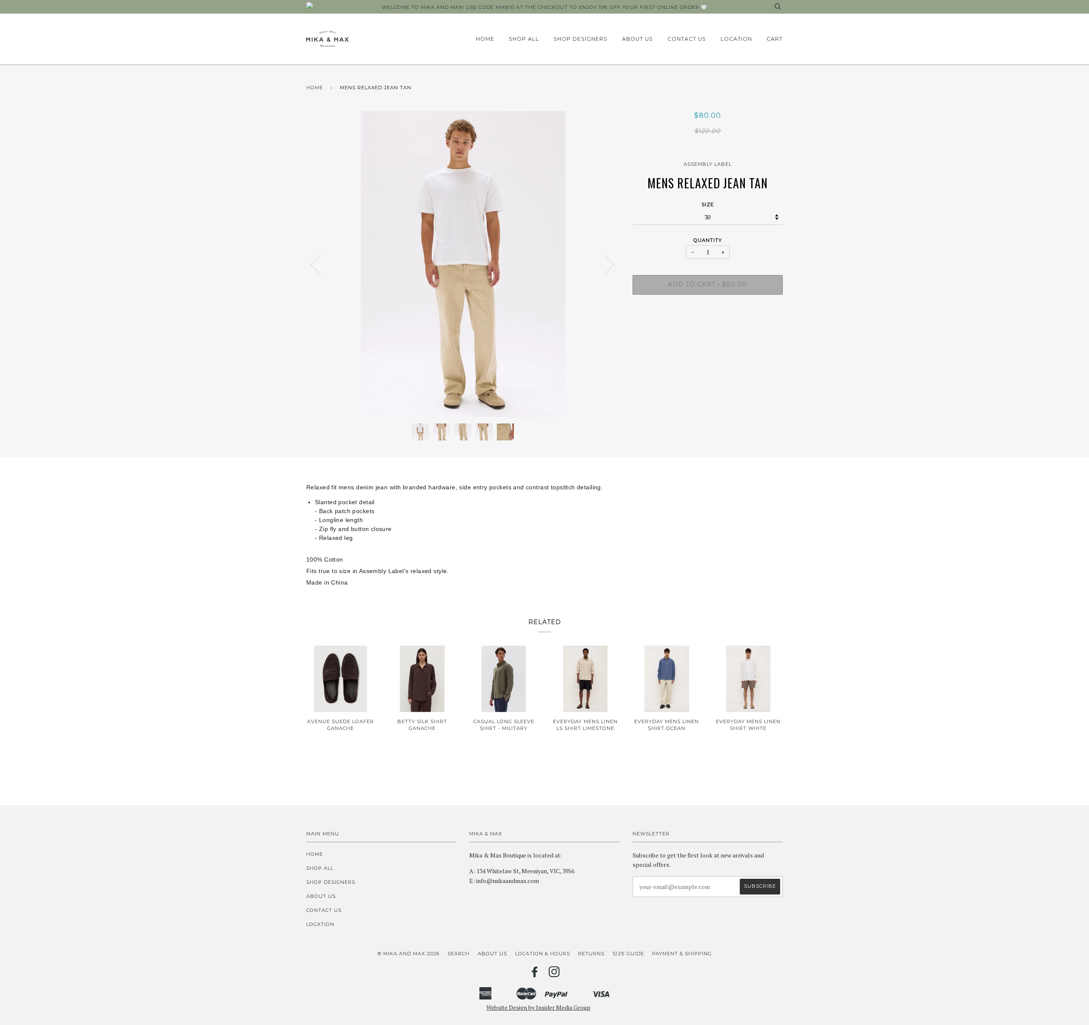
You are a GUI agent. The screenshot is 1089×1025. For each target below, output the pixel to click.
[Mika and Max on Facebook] (535, 974)
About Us (637, 39)
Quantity (707, 240)
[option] (463, 264)
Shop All (524, 39)
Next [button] (604, 264)
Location (736, 39)
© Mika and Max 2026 (408, 954)
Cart (775, 39)
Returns (591, 954)
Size (707, 204)
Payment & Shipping (682, 954)
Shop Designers (580, 39)
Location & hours (542, 954)
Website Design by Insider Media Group (538, 1007)
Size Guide (628, 954)
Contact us (686, 39)
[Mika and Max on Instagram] (554, 974)
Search (459, 954)
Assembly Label (708, 164)
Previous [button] (320, 264)
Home (485, 39)
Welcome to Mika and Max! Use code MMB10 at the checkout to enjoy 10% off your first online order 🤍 (544, 7)
